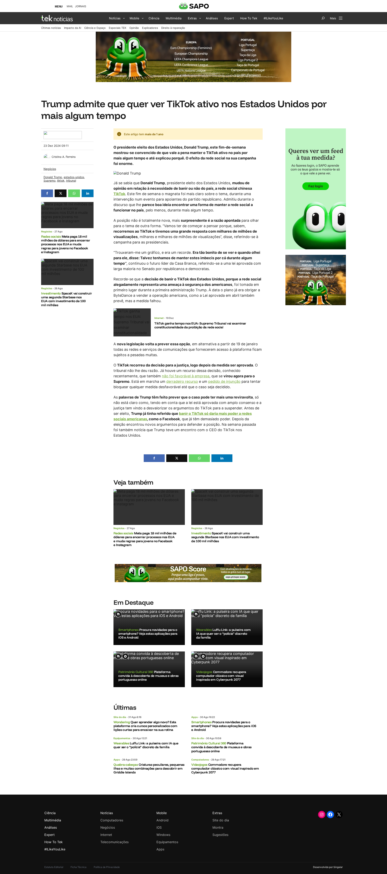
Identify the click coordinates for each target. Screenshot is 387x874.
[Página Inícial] (57, 18)
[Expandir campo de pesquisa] (323, 18)
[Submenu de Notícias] (124, 18)
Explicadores (150, 27)
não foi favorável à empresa (185, 376)
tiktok (60, 180)
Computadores (200, 759)
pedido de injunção (224, 381)
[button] (47, 193)
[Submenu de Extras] (200, 18)
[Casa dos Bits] (63, 133)
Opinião (134, 27)
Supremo (49, 180)
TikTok (119, 194)
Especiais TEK (117, 27)
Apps (194, 717)
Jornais (80, 6)
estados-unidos (74, 177)
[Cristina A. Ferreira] (47, 156)
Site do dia (119, 717)
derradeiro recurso (182, 381)
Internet (159, 317)
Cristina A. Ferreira (64, 156)
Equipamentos (121, 738)
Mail (70, 6)
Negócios (50, 169)
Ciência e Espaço (95, 27)
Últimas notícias (51, 27)
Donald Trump (53, 177)
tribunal (71, 180)
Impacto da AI (72, 27)
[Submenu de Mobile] (143, 18)
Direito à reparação (173, 27)
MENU (58, 6)
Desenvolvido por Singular (328, 867)
